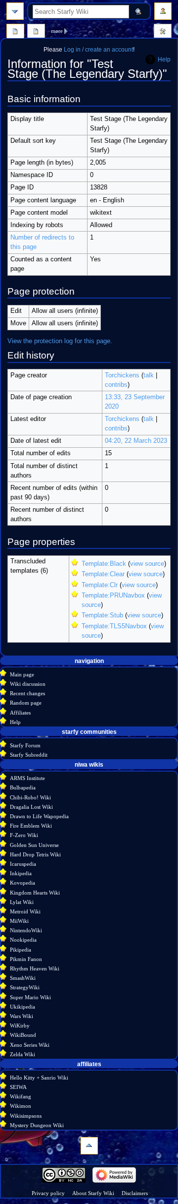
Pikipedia (20, 950)
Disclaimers (135, 1193)
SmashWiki (23, 978)
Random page (26, 703)
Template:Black (104, 563)
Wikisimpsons (26, 1116)
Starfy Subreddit (28, 755)
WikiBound (23, 1035)
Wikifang (20, 1096)
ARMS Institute (27, 778)
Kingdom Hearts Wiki (35, 893)
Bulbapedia (23, 787)
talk (148, 375)
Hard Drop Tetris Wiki (35, 854)
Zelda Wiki (22, 1054)
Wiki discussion (27, 684)
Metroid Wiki (25, 911)
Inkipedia (21, 873)
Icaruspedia (23, 864)
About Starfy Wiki (93, 1193)
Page (15, 32)
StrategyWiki (25, 987)
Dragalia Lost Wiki (31, 807)
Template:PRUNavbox (113, 595)
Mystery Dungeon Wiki (37, 1125)
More (57, 31)
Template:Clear (103, 574)
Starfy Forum (25, 745)
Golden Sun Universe (34, 845)
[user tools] (163, 11)
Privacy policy (48, 1193)
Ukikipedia (22, 1007)
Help (164, 59)
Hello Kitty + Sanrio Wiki (39, 1078)
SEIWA (18, 1087)
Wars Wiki (21, 1016)
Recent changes (27, 693)
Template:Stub (102, 615)
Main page (22, 674)
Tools (162, 32)
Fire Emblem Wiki (31, 826)
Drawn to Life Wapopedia (39, 816)
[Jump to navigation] (15, 11)
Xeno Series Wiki (29, 1045)
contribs (116, 384)
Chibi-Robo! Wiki (30, 797)
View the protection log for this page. (59, 341)
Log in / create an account (98, 49)
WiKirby (20, 1025)
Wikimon (20, 1106)
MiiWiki (19, 921)
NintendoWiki (26, 930)
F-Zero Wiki (24, 835)
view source (147, 563)
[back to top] (89, 1145)
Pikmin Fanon (26, 959)
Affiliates (20, 713)
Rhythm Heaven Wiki (34, 968)
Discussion (36, 32)
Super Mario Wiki (30, 997)
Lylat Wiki (22, 902)
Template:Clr (100, 585)
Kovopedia (22, 883)
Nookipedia (23, 940)
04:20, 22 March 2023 (136, 440)
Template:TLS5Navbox (114, 626)
